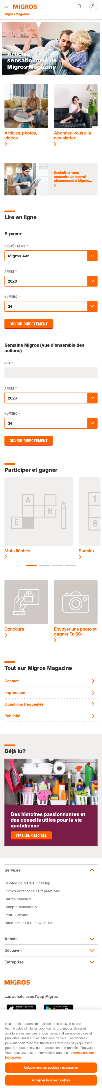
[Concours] (26, 608)
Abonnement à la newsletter (28, 922)
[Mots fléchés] (38, 518)
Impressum (14, 692)
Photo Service (16, 914)
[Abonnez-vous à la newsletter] (76, 115)
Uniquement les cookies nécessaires (51, 1067)
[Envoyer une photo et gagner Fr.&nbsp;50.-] (76, 611)
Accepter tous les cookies (51, 1080)
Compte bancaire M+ (22, 906)
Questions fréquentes (24, 704)
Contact (11, 681)
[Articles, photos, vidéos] (26, 115)
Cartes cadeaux (17, 899)
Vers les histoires (31, 836)
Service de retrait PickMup (27, 883)
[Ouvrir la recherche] (79, 6)
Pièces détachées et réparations (32, 891)
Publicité (12, 716)
